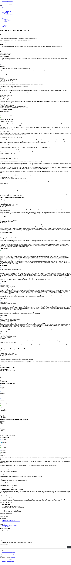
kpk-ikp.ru (1, 5)
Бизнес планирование (7, 20)
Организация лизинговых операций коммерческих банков (11, 554)
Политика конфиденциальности (7, 1)
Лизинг (4, 524)
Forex (3, 7)
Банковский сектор (5, 12)
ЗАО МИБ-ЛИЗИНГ (5, 553)
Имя (1, 538)
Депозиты (5, 17)
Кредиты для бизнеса (9, 14)
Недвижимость (4, 24)
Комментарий (2, 537)
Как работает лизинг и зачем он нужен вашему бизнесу (11, 521)
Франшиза (5, 21)
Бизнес (3, 18)
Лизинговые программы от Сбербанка (8, 520)
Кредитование (6, 13)
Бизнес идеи (6, 19)
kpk (8, 32)
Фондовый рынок (7, 23)
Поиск (69, 547)
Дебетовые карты (7, 16)
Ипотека (5, 25)
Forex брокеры (6, 8)
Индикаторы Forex (9, 9)
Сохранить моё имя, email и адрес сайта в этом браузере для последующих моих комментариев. (17, 542)
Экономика (4, 26)
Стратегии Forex (8, 11)
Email (1, 540)
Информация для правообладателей (8, 561)
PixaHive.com (12, 557)
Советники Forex (8, 10)
